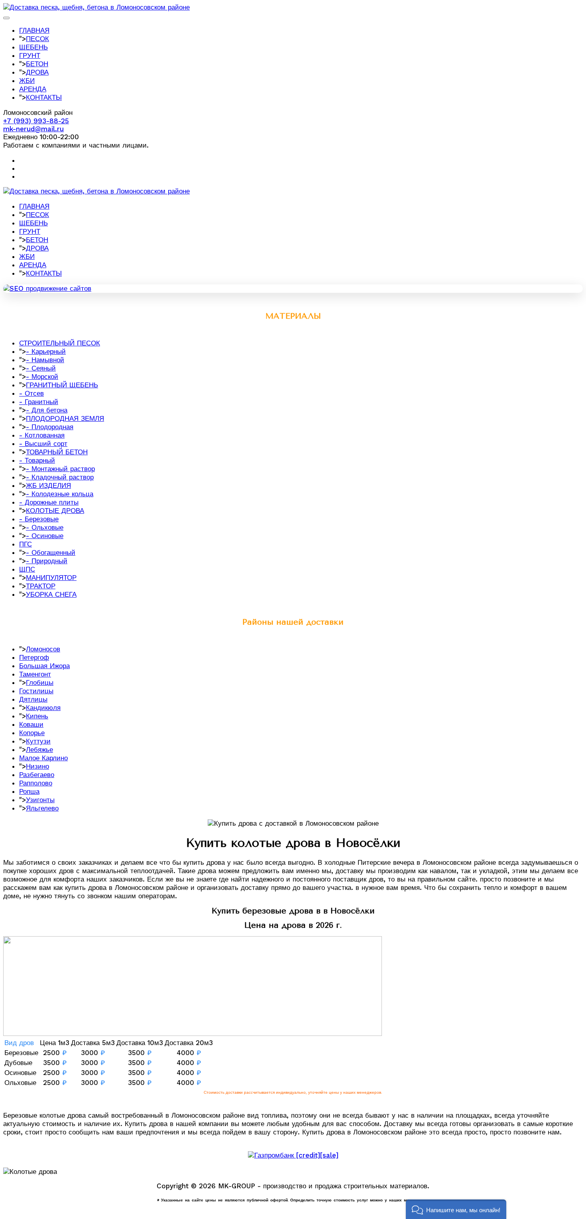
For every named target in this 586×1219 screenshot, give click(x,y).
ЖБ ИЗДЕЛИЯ (48, 485)
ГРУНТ (29, 55)
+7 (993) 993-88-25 (36, 121)
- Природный (46, 561)
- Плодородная (49, 427)
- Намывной (45, 360)
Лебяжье (39, 749)
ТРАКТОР (40, 586)
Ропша (29, 791)
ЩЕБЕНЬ (33, 47)
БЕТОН (37, 64)
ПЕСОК (37, 39)
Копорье (32, 733)
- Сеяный (41, 368)
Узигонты (40, 800)
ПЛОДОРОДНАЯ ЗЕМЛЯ (65, 418)
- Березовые (39, 519)
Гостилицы (36, 691)
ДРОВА (37, 72)
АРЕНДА (32, 89)
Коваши (31, 724)
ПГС (25, 544)
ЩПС (27, 569)
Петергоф (34, 657)
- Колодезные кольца (59, 494)
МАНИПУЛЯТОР (51, 578)
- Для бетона (46, 410)
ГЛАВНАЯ (34, 30)
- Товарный (37, 460)
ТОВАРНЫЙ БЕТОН (57, 452)
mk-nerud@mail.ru (33, 129)
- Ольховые (44, 527)
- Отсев (31, 393)
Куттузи (38, 741)
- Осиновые (44, 536)
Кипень (37, 716)
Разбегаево (36, 775)
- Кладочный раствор (60, 477)
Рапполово (35, 783)
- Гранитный (38, 402)
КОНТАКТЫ (44, 97)
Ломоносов (43, 649)
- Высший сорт (43, 444)
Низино (37, 766)
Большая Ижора (44, 666)
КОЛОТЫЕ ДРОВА (55, 511)
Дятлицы (33, 699)
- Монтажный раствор (60, 469)
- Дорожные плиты (49, 502)
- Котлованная (42, 435)
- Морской (42, 377)
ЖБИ (27, 81)
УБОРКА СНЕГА (51, 594)
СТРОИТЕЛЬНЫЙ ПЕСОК (59, 343)
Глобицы (39, 682)
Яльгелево (42, 808)
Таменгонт (35, 674)
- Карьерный (46, 351)
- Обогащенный (50, 552)
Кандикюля (43, 708)
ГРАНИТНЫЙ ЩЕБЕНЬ (62, 385)
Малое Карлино (43, 758)
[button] (456, 1209)
